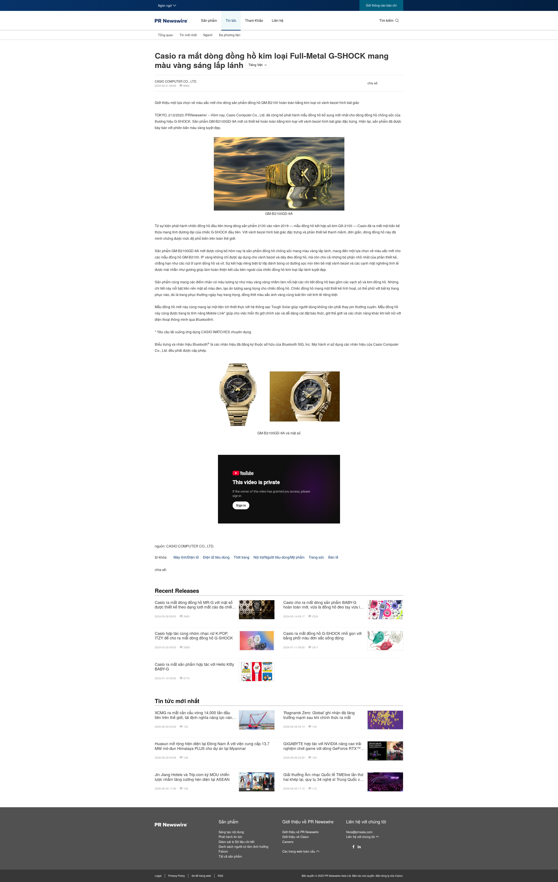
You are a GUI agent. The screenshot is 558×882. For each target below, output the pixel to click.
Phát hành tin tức (230, 836)
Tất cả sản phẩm (230, 856)
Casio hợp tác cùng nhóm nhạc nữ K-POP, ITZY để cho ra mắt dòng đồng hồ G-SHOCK (194, 635)
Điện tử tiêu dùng (216, 557)
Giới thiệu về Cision (295, 836)
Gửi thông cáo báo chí (381, 5)
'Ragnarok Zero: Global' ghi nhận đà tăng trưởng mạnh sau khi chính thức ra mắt (319, 715)
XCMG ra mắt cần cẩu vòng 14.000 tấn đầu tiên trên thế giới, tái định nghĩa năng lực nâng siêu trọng (194, 715)
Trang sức (316, 557)
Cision (399, 875)
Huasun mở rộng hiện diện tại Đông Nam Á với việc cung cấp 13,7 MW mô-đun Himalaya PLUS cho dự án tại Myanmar (212, 746)
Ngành (208, 35)
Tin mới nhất (188, 35)
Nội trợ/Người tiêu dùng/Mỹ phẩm (279, 557)
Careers (287, 842)
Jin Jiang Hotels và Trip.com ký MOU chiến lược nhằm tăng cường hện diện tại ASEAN (192, 777)
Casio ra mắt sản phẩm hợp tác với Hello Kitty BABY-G (194, 666)
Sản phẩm (209, 20)
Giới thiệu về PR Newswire (307, 821)
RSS (220, 875)
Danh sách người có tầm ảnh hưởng (243, 846)
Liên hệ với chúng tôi (366, 821)
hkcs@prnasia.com (359, 832)
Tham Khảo (254, 20)
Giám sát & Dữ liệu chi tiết (236, 842)
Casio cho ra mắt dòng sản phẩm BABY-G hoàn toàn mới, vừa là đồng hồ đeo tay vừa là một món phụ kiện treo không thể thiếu (322, 604)
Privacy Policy (176, 875)
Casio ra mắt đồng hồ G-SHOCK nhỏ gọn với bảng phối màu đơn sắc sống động (322, 635)
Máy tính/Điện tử (186, 557)
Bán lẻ (333, 557)
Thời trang (241, 557)
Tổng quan (165, 35)
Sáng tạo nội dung (231, 832)
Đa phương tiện (229, 35)
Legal (158, 875)
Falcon (223, 851)
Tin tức (231, 20)
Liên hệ (277, 20)
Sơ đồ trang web (201, 875)
